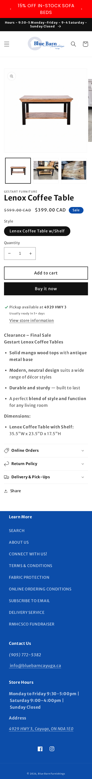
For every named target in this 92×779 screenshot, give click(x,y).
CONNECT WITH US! (28, 554)
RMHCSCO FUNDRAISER (31, 624)
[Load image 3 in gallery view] (73, 170)
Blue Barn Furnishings (51, 773)
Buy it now (46, 288)
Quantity (12, 243)
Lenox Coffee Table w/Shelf (37, 231)
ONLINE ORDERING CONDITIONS (40, 589)
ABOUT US (19, 542)
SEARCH (17, 530)
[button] (7, 44)
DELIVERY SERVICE (27, 612)
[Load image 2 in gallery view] (46, 170)
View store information (31, 320)
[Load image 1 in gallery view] (18, 170)
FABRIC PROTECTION (29, 577)
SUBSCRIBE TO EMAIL (29, 600)
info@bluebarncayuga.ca (35, 665)
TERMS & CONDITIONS (30, 565)
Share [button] (15, 490)
